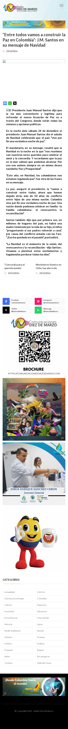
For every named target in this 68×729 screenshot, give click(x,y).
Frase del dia (43, 618)
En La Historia (10, 618)
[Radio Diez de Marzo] (20, 7)
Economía (9, 611)
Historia (8, 624)
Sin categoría (43, 656)
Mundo (40, 630)
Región (40, 650)
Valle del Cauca (44, 663)
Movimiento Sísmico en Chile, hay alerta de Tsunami (48, 268)
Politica (8, 643)
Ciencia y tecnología (14, 598)
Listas (40, 624)
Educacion (42, 611)
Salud (7, 656)
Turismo (8, 663)
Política (40, 643)
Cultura (8, 605)
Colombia (41, 598)
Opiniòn (8, 637)
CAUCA (41, 592)
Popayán (8, 650)
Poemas (41, 637)
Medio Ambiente (12, 630)
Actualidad (9, 592)
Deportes (41, 605)
